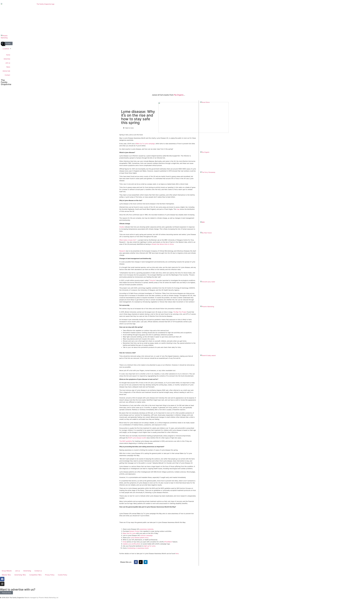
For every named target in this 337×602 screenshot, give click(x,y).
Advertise (7, 59)
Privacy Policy (49, 575)
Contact (7, 75)
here (177, 553)
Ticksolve (152, 280)
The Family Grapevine (6, 82)
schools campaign (147, 535)
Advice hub (6, 71)
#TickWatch (168, 542)
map (178, 209)
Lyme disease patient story (139, 537)
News (8, 67)
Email (124, 542)
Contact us (38, 571)
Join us (7, 63)
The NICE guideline (125, 441)
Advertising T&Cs (20, 575)
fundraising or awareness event (138, 548)
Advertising (27, 571)
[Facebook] (2, 579)
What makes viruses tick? (127, 240)
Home (8, 55)
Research (122, 251)
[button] (136, 562)
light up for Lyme (149, 546)
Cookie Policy (62, 575)
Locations (6, 49)
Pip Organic (179, 95)
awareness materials (146, 529)
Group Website (7, 571)
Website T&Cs (6, 575)
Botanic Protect (134, 531)
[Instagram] (2, 584)
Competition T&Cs (35, 575)
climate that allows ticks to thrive (162, 244)
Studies (121, 227)
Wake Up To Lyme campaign (145, 143)
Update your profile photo (131, 544)
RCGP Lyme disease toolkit (137, 438)
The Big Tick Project (180, 312)
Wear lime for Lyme (129, 533)
